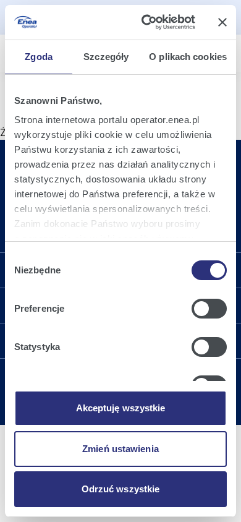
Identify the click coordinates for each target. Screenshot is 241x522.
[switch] (209, 309)
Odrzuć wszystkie (121, 489)
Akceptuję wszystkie (121, 408)
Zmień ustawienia (120, 448)
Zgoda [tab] (39, 56)
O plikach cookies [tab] (188, 56)
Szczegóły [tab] (106, 56)
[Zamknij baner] (222, 22)
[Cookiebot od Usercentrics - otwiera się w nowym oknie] (146, 22)
